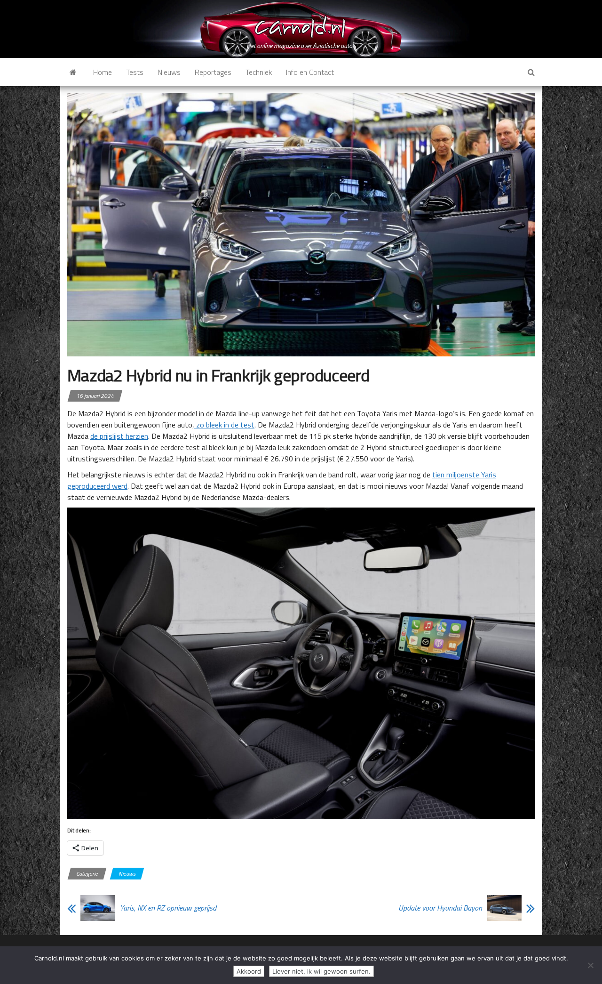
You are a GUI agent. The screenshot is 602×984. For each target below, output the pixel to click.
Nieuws (169, 72)
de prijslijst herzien (119, 436)
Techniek (259, 72)
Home (102, 72)
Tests (134, 72)
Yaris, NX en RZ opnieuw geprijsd (168, 907)
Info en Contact (310, 72)
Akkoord (249, 971)
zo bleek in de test (224, 424)
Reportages (213, 72)
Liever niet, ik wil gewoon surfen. (321, 971)
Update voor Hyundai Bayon (440, 907)
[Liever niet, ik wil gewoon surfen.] (590, 965)
